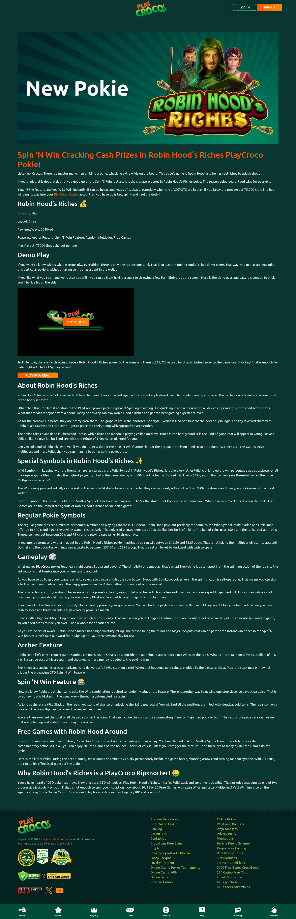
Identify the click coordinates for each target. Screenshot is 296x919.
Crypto (155, 848)
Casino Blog (158, 833)
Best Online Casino (163, 824)
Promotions (225, 838)
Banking (156, 829)
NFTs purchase (227, 882)
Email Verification (229, 877)
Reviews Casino (161, 882)
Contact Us (158, 838)
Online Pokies (227, 819)
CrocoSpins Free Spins (166, 843)
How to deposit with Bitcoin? (170, 853)
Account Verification (164, 819)
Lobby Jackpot (160, 858)
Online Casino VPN (164, 872)
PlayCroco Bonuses (230, 824)
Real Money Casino (230, 853)
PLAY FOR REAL (37, 375)
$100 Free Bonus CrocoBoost (238, 867)
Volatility (24, 213)
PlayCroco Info (227, 829)
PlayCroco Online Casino (56, 839)
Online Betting (160, 877)
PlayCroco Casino (66, 194)
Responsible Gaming (231, 848)
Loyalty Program (162, 862)
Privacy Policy (226, 833)
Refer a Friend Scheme (233, 843)
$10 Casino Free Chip (232, 872)
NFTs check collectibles (233, 887)
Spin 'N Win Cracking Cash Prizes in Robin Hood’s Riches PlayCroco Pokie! (140, 159)
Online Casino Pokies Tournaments (175, 867)
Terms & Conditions (231, 862)
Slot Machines (227, 858)
